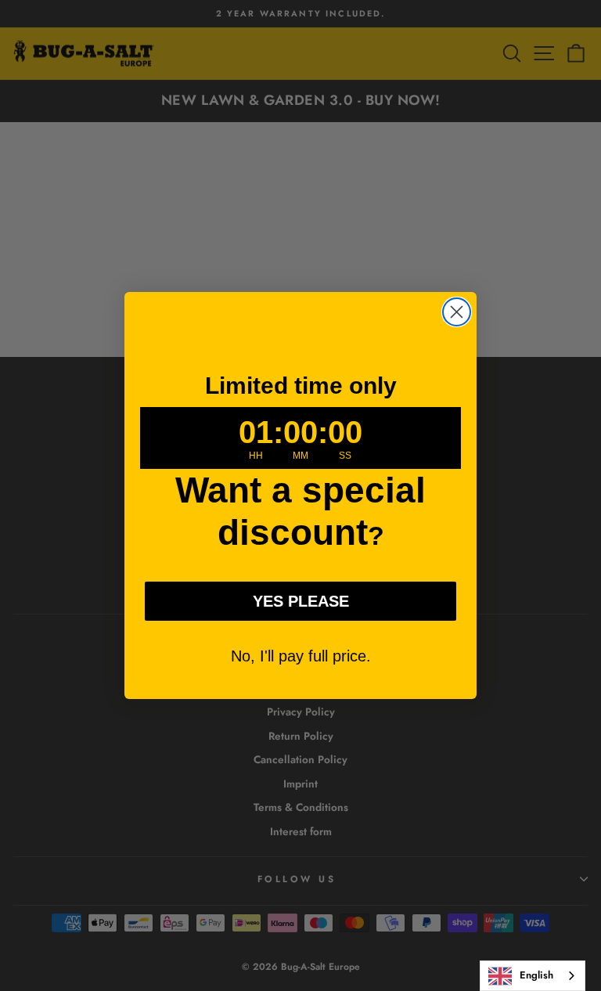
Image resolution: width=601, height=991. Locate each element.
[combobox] (532, 975)
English (536, 975)
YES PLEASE (301, 601)
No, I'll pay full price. (301, 656)
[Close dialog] (456, 312)
